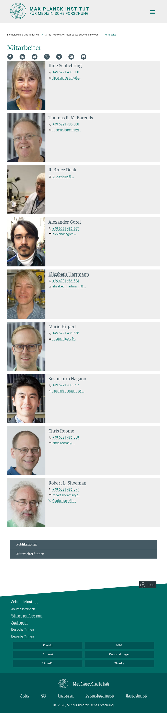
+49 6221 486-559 (66, 437)
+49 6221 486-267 (66, 229)
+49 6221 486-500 (66, 72)
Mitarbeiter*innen (30, 554)
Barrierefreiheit (136, 695)
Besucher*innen (22, 629)
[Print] (83, 57)
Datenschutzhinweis (100, 695)
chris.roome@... (64, 443)
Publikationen (26, 544)
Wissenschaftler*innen (27, 616)
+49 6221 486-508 (66, 124)
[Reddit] (35, 57)
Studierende (19, 623)
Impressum (66, 695)
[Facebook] (10, 57)
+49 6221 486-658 (66, 333)
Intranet (48, 654)
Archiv (24, 695)
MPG (119, 645)
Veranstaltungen (119, 654)
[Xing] (59, 57)
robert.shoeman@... (67, 495)
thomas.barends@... (67, 130)
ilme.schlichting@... (67, 78)
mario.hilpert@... (64, 338)
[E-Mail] (71, 57)
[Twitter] (47, 57)
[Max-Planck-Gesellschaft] (65, 684)
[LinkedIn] (22, 57)
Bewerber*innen (22, 636)
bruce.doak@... (63, 176)
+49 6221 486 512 (66, 385)
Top (151, 585)
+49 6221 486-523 (66, 281)
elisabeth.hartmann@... (69, 286)
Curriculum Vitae (64, 501)
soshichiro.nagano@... (69, 391)
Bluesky (119, 663)
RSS (43, 695)
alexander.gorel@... (66, 234)
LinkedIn (47, 663)
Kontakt (48, 645)
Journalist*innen (23, 609)
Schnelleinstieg (24, 602)
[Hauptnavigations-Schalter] (152, 12)
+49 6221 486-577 (66, 489)
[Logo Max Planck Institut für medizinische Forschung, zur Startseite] (76, 11)
